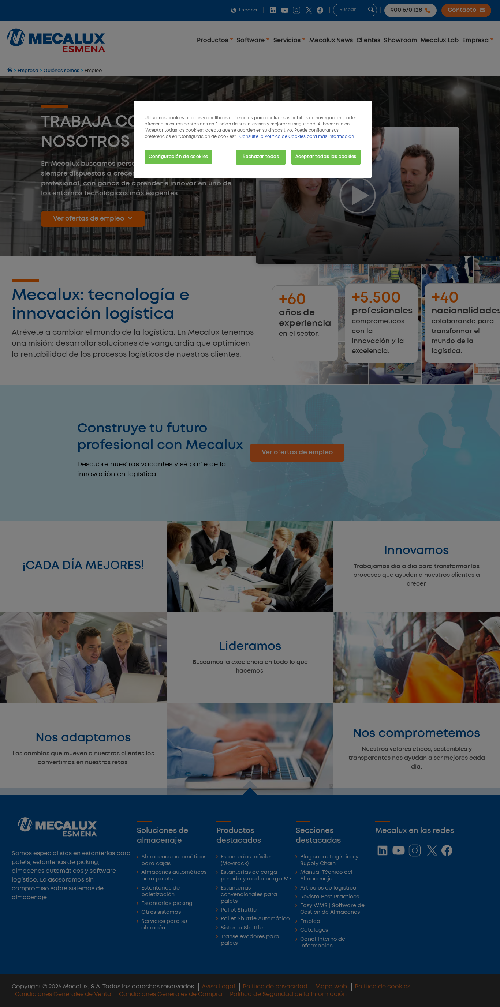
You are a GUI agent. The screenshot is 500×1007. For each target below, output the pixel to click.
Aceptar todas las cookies (326, 157)
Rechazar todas (261, 157)
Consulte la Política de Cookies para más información (296, 137)
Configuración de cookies (178, 157)
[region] (253, 139)
